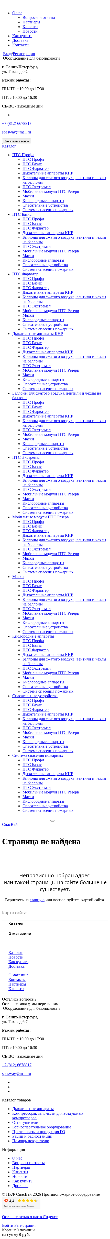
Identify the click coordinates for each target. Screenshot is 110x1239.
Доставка (20, 40)
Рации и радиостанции (32, 1136)
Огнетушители (25, 1122)
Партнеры (31, 22)
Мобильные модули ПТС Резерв (51, 191)
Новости (30, 31)
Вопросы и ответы (39, 17)
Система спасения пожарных (48, 210)
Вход (7, 53)
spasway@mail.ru (16, 132)
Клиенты (30, 26)
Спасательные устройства (45, 205)
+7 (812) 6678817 (16, 123)
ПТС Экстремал (37, 187)
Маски (28, 196)
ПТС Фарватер (36, 168)
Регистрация (24, 53)
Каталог (9, 146)
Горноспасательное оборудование (41, 1127)
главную (37, 900)
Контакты (20, 45)
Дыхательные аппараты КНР (48, 173)
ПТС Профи (23, 155)
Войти (8, 1225)
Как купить (22, 36)
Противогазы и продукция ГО (38, 1131)
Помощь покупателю (30, 1141)
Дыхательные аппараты (33, 1109)
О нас (17, 13)
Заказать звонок (16, 141)
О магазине (18, 975)
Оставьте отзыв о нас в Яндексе (30, 1217)
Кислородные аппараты (43, 200)
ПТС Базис (32, 164)
